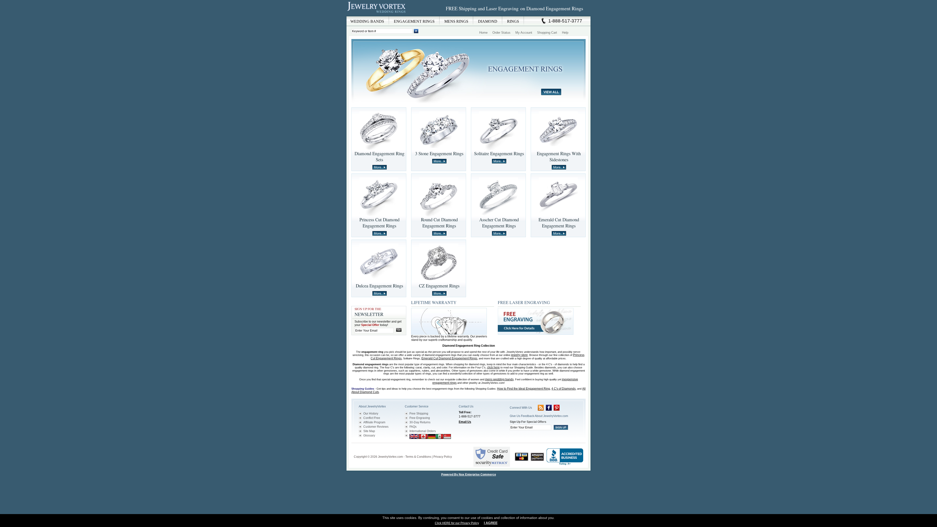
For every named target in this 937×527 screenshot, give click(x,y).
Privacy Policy (442, 456)
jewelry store (519, 355)
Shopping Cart (547, 32)
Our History (370, 413)
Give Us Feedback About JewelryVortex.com (539, 416)
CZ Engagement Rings (439, 286)
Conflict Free (371, 417)
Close (387, 19)
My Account (523, 32)
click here (493, 367)
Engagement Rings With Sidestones (559, 156)
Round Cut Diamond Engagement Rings (439, 222)
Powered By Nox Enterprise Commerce (468, 474)
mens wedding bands (499, 379)
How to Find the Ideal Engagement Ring (523, 388)
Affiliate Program (374, 422)
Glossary (369, 435)
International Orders (422, 431)
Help (565, 32)
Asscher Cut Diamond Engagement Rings (499, 222)
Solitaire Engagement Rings (499, 153)
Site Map (369, 431)
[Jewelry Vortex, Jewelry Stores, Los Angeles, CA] (565, 456)
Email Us (465, 422)
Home (483, 32)
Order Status (501, 32)
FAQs (413, 426)
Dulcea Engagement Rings (379, 286)
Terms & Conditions (418, 456)
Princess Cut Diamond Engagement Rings (379, 222)
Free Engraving (419, 417)
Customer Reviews (375, 426)
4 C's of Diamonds (563, 388)
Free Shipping (418, 413)
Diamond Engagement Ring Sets (379, 156)
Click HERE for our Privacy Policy (457, 523)
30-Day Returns (419, 422)
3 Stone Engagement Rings (439, 153)
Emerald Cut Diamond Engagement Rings (559, 222)
